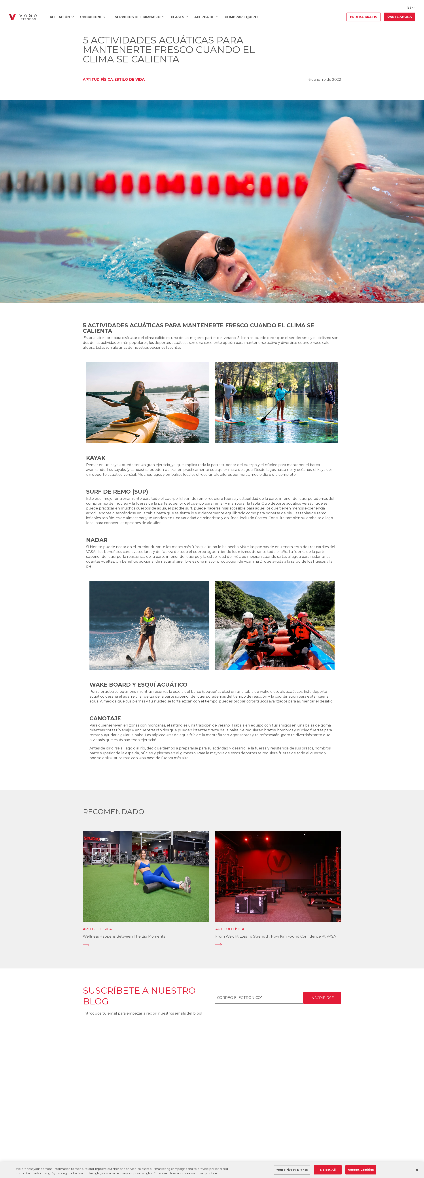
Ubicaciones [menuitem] (92, 17)
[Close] (417, 1170)
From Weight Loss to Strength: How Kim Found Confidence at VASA (275, 936)
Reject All (328, 1169)
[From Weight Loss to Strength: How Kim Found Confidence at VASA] (278, 944)
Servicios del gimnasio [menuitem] (138, 17)
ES (409, 7)
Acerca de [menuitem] (204, 17)
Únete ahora (399, 17)
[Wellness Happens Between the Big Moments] (146, 944)
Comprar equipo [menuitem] (241, 17)
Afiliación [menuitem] (60, 17)
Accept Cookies (361, 1169)
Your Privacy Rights (292, 1169)
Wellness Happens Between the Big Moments (124, 936)
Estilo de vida (129, 79)
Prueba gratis (363, 17)
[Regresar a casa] (23, 17)
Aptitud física (98, 79)
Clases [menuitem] (177, 17)
